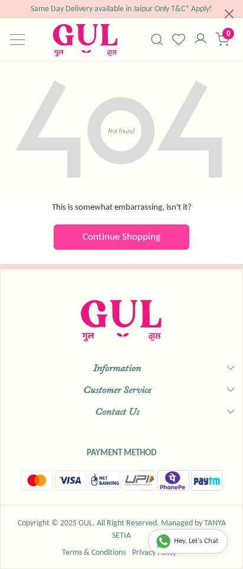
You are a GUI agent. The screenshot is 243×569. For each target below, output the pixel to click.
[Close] (229, 14)
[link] (157, 39)
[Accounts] (201, 39)
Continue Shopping (121, 237)
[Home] (85, 40)
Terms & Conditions (94, 552)
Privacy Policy (154, 552)
